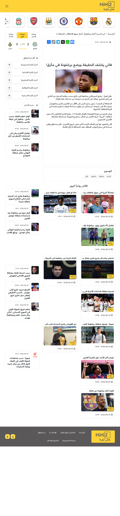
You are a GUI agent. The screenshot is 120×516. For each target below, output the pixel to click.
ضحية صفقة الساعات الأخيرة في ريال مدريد (97, 291)
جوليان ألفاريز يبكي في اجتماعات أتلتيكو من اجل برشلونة (19, 136)
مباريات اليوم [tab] (22, 35)
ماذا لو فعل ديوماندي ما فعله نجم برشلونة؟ (60, 192)
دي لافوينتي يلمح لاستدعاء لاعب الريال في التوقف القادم (60, 324)
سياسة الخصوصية (69, 440)
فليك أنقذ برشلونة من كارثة (101, 391)
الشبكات (61, 34)
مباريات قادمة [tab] (11, 35)
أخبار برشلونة (90, 34)
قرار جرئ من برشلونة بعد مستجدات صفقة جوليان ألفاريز (19, 216)
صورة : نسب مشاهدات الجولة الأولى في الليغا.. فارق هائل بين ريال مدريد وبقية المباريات (18, 362)
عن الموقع (41, 432)
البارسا (109, 176)
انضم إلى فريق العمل (67, 432)
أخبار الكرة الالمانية (30, 72)
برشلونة (101, 176)
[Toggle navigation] (7, 6)
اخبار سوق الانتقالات (74, 34)
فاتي (86, 176)
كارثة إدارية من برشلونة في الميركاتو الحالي (60, 258)
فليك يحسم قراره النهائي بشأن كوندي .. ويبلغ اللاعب (18, 231)
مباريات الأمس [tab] (33, 35)
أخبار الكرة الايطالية (30, 88)
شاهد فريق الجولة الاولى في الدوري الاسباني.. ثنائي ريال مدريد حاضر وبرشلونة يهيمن (18, 313)
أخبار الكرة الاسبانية (30, 95)
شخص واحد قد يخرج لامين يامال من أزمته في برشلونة (97, 258)
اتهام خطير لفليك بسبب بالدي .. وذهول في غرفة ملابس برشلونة (19, 119)
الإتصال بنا (52, 432)
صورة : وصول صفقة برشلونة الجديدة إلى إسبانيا (97, 324)
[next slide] (7, 21)
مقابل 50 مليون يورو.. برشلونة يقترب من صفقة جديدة (97, 225)
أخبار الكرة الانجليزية (29, 80)
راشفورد (93, 176)
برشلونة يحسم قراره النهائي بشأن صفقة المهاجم (21, 153)
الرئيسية (111, 34)
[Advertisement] (79, 53)
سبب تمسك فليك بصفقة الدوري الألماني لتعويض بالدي (18, 276)
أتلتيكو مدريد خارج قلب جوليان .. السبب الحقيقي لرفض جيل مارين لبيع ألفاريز (19, 293)
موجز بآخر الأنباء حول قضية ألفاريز (98, 357)
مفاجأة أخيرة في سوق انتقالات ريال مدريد (97, 192)
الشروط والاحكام (52, 440)
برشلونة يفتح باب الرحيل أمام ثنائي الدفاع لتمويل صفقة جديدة (19, 199)
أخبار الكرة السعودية (29, 64)
